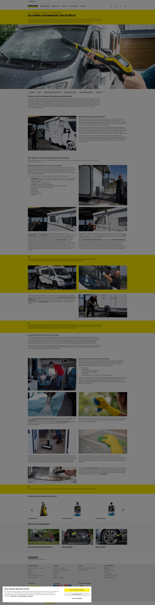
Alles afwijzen (76, 594)
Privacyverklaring (22, 596)
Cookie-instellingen (77, 598)
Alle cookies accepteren (77, 590)
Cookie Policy (13, 596)
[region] (47, 594)
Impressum (30, 596)
